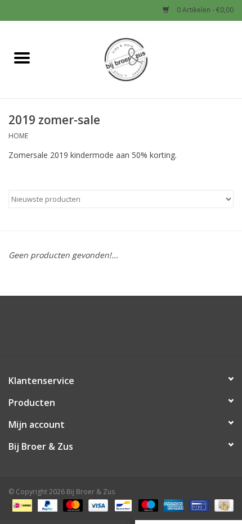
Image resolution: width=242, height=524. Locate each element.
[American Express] (172, 504)
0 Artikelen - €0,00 (204, 10)
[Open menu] (22, 57)
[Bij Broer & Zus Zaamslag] (143, 58)
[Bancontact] (122, 504)
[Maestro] (147, 504)
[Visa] (97, 504)
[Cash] (222, 504)
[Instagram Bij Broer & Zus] (131, 330)
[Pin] (197, 504)
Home (18, 136)
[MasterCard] (71, 504)
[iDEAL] (20, 504)
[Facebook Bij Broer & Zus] (111, 330)
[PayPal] (46, 504)
